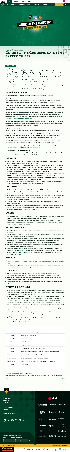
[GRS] (42, 412)
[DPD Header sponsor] (66, 1)
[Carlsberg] (62, 412)
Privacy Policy (6, 405)
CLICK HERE (53, 138)
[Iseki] (42, 425)
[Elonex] (52, 436)
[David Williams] (62, 419)
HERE (39, 146)
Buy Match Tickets (59, 4)
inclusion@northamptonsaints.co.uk (23, 322)
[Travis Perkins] (62, 404)
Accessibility (6, 398)
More (45, 4)
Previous (7, 379)
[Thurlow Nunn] (52, 431)
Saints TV (37, 4)
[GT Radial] (52, 420)
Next (63, 379)
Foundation (22, 1)
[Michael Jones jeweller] (42, 420)
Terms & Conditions (8, 407)
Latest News (11, 4)
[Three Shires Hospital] (62, 425)
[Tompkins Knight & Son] (42, 436)
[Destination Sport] (52, 425)
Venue (29, 1)
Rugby (29, 4)
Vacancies (5, 409)
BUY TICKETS (10, 66)
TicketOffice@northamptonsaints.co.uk (29, 148)
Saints (9, 1)
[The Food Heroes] (42, 404)
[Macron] (52, 412)
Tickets (21, 4)
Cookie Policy (6, 402)
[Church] (52, 404)
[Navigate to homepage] (3, 3)
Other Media (64, 445)
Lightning (15, 1)
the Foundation (22, 250)
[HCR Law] (62, 431)
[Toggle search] (68, 4)
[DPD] (52, 398)
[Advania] (42, 431)
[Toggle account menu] (66, 4)
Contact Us (6, 400)
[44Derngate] (62, 436)
